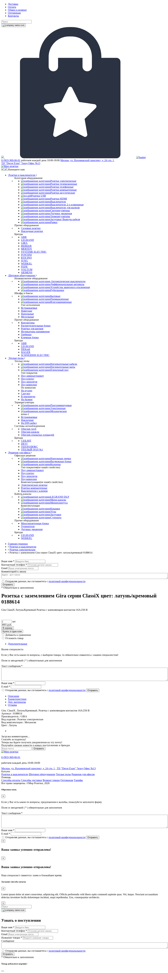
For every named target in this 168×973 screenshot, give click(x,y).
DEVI (24, 443)
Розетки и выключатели (22, 175)
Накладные (27, 420)
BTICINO (26, 257)
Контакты (13, 15)
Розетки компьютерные (63, 189)
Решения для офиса (19, 452)
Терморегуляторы (60, 216)
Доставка (13, 4)
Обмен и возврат (17, 10)
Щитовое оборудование (22, 275)
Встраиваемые (29, 308)
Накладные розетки (32, 231)
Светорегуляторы (60, 210)
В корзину (7, 628)
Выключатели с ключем (34, 491)
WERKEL (26, 263)
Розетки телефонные (62, 186)
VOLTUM (26, 269)
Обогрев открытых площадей (37, 434)
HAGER (25, 352)
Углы (53, 511)
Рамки (53, 222)
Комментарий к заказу (13, 571)
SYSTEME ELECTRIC (34, 251)
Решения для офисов (83, 774)
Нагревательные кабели (63, 364)
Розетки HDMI (58, 198)
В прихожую (28, 396)
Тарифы (78, 780)
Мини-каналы (58, 499)
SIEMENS (26, 272)
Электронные (58, 408)
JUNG (24, 260)
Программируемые (61, 405)
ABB (24, 237)
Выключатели (58, 201)
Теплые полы (16, 358)
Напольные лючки (60, 458)
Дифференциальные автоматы (67, 284)
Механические (58, 411)
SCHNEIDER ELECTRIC (35, 355)
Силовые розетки (31, 228)
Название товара (11, 937)
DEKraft (25, 349)
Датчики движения (61, 213)
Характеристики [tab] (17, 699)
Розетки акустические (62, 192)
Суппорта (55, 517)
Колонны (55, 464)
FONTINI (26, 254)
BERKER (26, 246)
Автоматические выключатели (67, 281)
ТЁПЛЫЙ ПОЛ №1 (32, 449)
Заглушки (55, 514)
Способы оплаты (10, 780)
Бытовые (55, 296)
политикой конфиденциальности (67, 581)
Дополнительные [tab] (17, 643)
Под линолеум (29, 381)
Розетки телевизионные (63, 184)
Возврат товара (51, 780)
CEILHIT (26, 440)
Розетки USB (38, 195)
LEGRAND (27, 240)
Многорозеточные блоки (35, 523)
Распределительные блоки (36, 325)
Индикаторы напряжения (35, 331)
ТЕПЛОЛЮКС (29, 446)
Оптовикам (14, 12)
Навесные (26, 310)
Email (4, 568)
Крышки (55, 508)
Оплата (12, 7)
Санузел (25, 393)
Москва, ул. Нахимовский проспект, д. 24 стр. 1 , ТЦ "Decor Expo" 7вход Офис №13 (48, 768)
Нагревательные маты (62, 367)
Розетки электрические (63, 181)
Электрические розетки (34, 485)
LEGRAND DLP (59, 496)
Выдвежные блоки (60, 461)
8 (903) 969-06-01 (10, 160)
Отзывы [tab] (12, 705)
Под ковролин (29, 384)
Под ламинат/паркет (32, 375)
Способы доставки (31, 780)
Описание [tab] (13, 696)
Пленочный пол (59, 370)
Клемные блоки (30, 337)
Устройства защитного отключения (70, 287)
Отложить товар (14, 638)
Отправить (8, 584)
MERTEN (26, 248)
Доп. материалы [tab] (17, 702)
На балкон (26, 399)
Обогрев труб (28, 429)
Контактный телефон (14, 564)
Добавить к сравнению (18, 635)
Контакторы (28, 322)
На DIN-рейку (29, 423)
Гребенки (26, 334)
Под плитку (27, 378)
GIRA (24, 243)
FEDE (24, 266)
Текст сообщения (11, 666)
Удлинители (28, 526)
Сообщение (7, 941)
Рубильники (57, 290)
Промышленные (59, 299)
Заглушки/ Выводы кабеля (65, 219)
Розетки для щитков (32, 328)
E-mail (5, 686)
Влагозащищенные (61, 302)
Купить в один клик (12, 631)
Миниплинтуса (59, 502)
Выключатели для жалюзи (65, 207)
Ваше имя (7, 561)
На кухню (26, 390)
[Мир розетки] (9, 166)
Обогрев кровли (30, 431)
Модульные (27, 316)
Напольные (27, 313)
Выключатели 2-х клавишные (67, 204)
